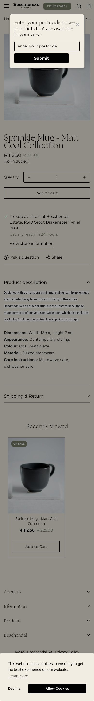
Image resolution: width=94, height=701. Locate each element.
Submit (41, 58)
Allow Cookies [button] (57, 688)
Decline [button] (14, 688)
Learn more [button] (18, 676)
